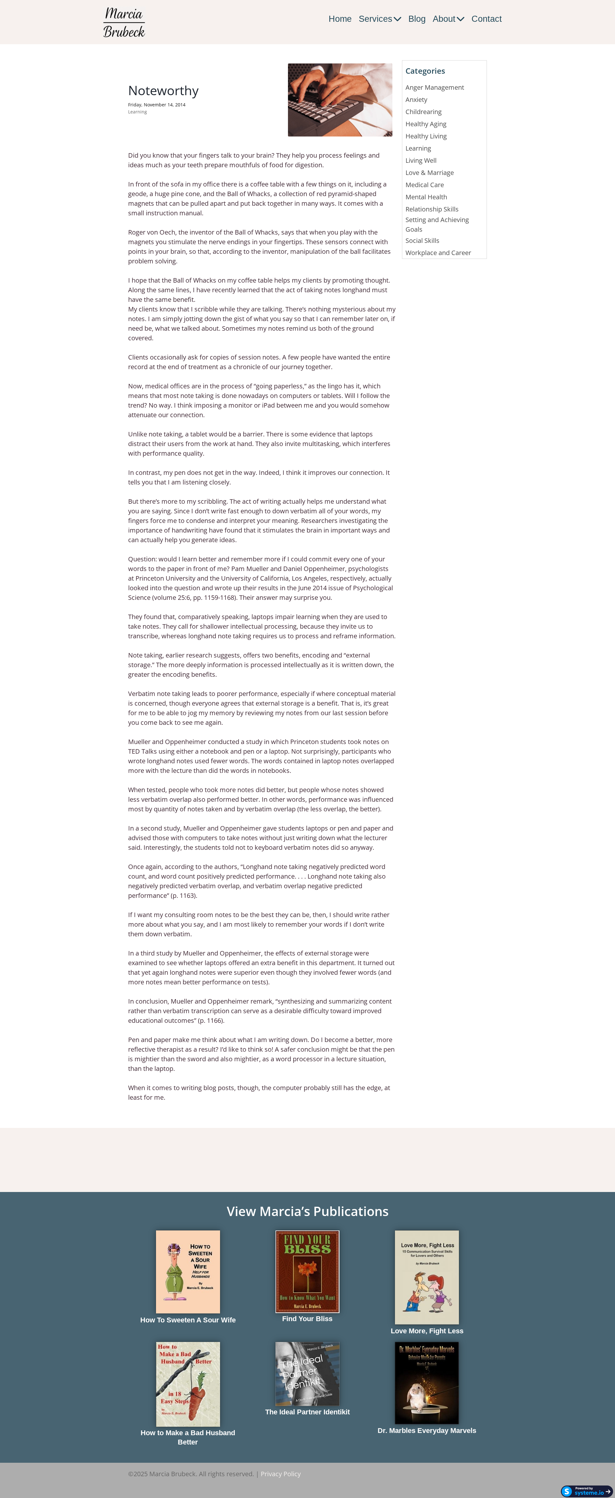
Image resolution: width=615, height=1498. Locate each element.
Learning (137, 112)
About (444, 19)
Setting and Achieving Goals (437, 224)
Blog (417, 19)
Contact (487, 19)
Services (375, 19)
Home (340, 19)
